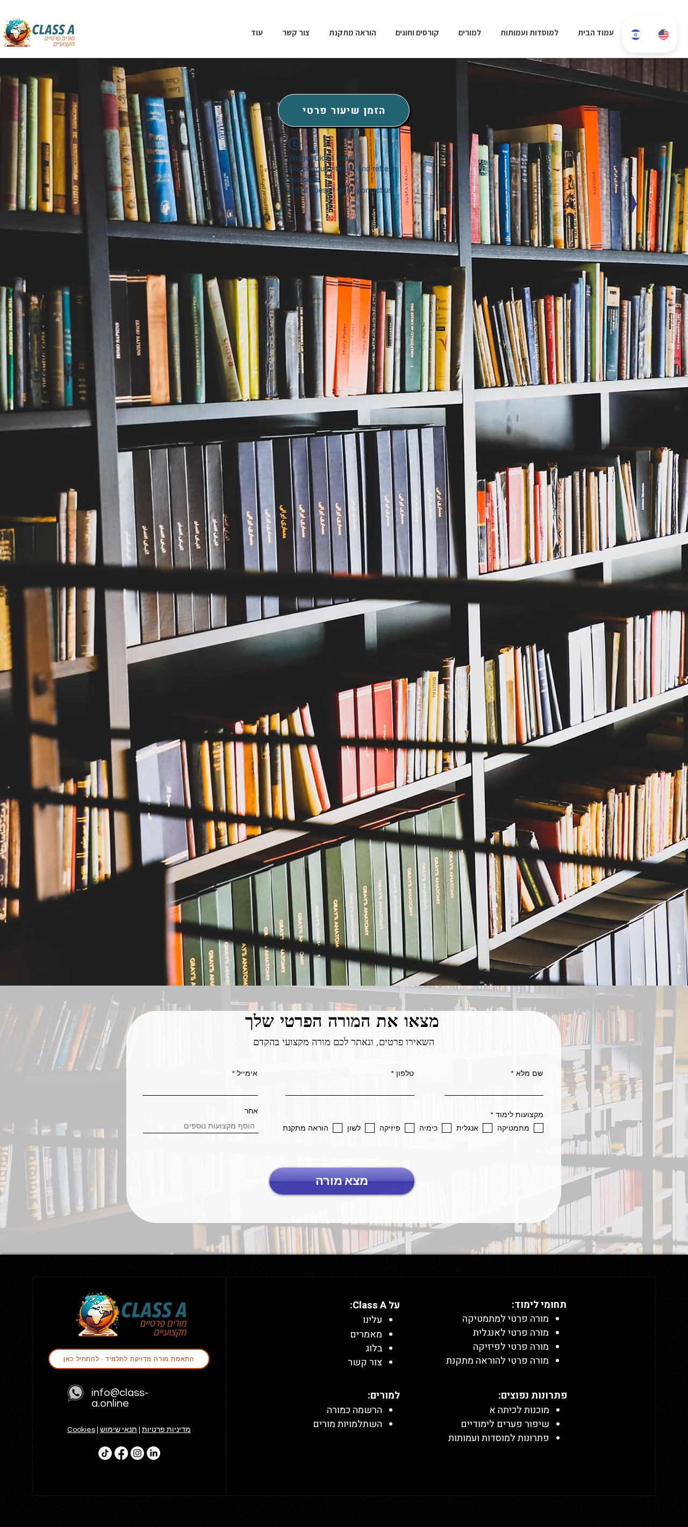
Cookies (81, 1430)
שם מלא (529, 1073)
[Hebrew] (635, 34)
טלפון (405, 1073)
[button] (416, 32)
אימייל (247, 1073)
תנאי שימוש (118, 1430)
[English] (663, 34)
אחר (251, 1111)
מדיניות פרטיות (166, 1430)
